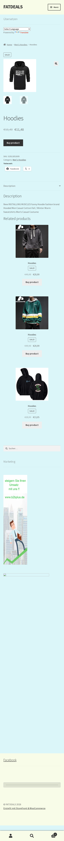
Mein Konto (10, 836)
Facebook (10, 760)
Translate (24, 32)
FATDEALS (13, 7)
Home (9, 44)
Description (9, 185)
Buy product (13, 142)
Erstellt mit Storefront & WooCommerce (24, 808)
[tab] (32, 186)
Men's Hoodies (20, 44)
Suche (32, 836)
